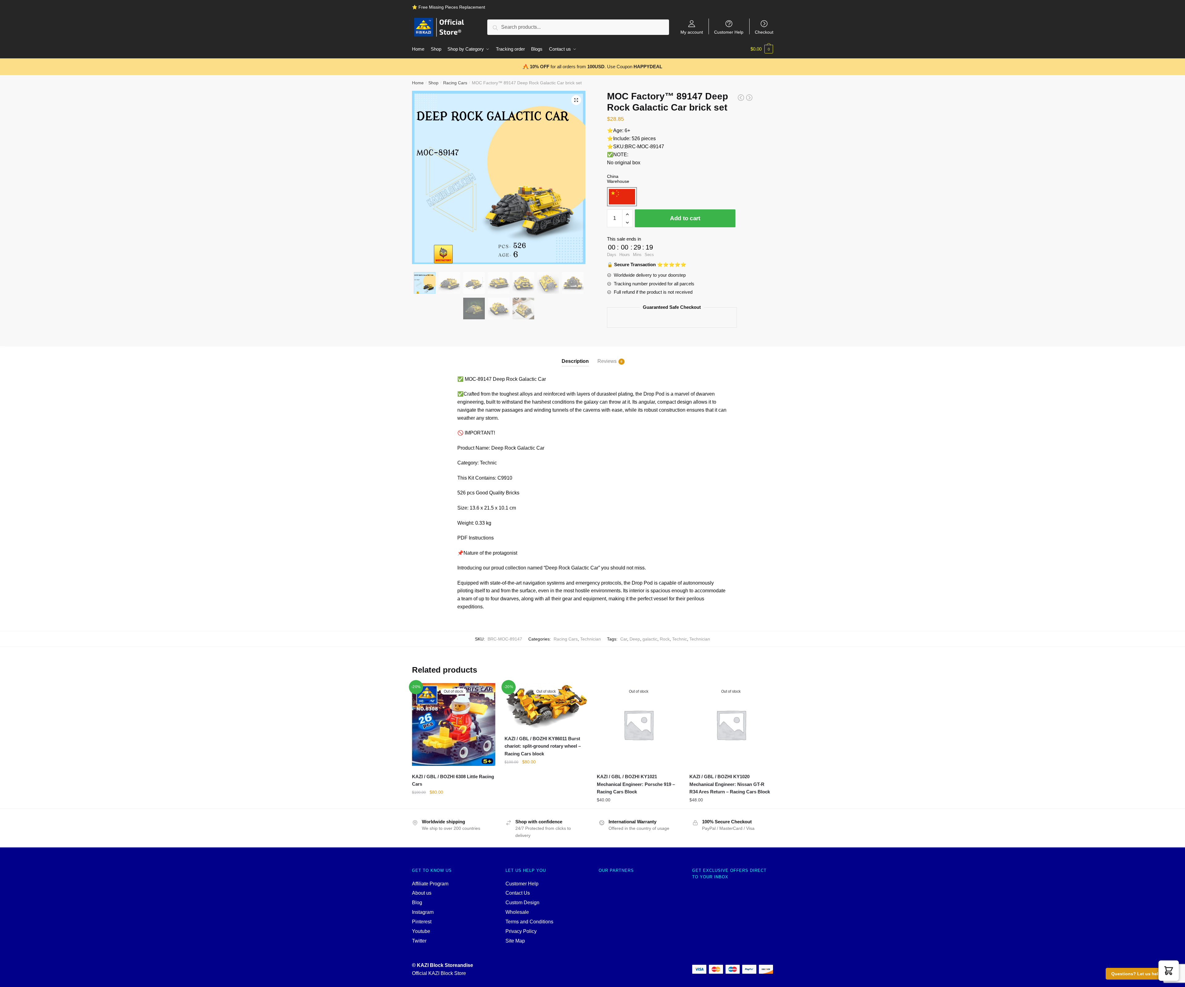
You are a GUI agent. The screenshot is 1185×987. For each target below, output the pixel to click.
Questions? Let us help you (1140, 973)
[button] (1168, 970)
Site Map (515, 940)
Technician (590, 638)
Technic (679, 638)
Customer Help (728, 32)
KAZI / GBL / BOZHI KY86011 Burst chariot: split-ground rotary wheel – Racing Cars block (543, 746)
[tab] (575, 356)
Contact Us (517, 893)
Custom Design (522, 902)
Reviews (607, 361)
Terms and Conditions (529, 921)
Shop (433, 82)
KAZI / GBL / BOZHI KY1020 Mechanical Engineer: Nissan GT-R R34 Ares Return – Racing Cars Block (729, 784)
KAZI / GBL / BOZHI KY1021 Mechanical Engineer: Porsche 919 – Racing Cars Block (636, 784)
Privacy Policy (521, 931)
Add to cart (685, 218)
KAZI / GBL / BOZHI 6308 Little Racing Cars (453, 780)
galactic (649, 638)
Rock (665, 638)
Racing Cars (455, 82)
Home (418, 82)
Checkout (764, 32)
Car (623, 638)
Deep (635, 638)
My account (691, 32)
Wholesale (517, 912)
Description (575, 361)
